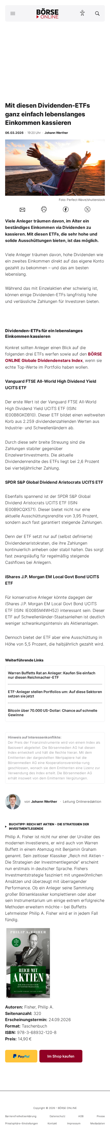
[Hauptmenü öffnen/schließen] (12, 13)
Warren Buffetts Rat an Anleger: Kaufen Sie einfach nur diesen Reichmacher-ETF (51, 675)
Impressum (74, 1123)
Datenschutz (57, 1116)
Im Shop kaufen (60, 1056)
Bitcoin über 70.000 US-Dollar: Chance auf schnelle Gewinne (52, 712)
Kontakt (52, 1123)
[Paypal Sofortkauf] (21, 1056)
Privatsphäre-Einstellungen (21, 1123)
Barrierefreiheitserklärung (20, 1116)
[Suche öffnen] (97, 13)
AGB (80, 1116)
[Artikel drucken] (44, 209)
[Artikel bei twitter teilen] (87, 209)
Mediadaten (97, 1123)
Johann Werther (44, 801)
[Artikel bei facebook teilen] (66, 209)
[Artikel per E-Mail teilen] (22, 209)
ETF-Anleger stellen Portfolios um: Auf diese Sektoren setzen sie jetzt (55, 693)
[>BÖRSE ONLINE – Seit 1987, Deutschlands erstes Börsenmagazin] (48, 13)
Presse (101, 1116)
